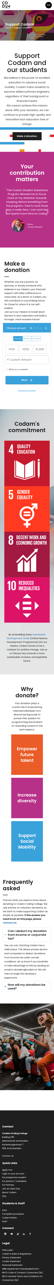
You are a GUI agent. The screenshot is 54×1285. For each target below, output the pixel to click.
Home (8, 27)
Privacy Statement (11, 1257)
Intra (4, 1210)
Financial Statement (12, 1265)
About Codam (9, 1192)
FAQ (4, 1196)
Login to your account (13, 1173)
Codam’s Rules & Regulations (16, 1253)
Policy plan (7, 1250)
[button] (6, 212)
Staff (4, 1221)
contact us (9, 922)
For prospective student (14, 1177)
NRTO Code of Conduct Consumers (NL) (22, 1272)
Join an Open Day (11, 1188)
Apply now (7, 1169)
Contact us (8, 1155)
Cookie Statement (11, 1261)
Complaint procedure (13, 1213)
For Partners (8, 1184)
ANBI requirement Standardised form (20, 1268)
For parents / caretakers (14, 1181)
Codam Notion (9, 1217)
